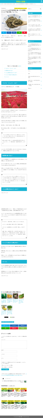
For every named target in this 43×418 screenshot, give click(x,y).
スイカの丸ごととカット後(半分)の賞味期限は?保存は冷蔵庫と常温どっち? (3, 301)
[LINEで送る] (12, 317)
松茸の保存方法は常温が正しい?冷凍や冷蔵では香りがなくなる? (15, 301)
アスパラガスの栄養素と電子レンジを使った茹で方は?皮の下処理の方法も (21, 301)
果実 (29, 73)
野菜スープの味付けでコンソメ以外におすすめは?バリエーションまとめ (34, 35)
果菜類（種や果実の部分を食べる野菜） (34, 77)
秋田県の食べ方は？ (8, 70)
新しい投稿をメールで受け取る (7, 367)
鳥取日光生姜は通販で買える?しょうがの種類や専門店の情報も (9, 301)
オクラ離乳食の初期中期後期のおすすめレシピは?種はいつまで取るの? (34, 21)
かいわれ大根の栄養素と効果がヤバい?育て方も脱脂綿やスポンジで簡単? (9, 313)
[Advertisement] (14, 57)
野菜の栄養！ (21, 2)
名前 (2, 350)
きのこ (29, 70)
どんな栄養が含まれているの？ (10, 72)
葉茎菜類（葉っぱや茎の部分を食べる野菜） (34, 85)
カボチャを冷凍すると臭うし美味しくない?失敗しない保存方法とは (34, 25)
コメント (3, 339)
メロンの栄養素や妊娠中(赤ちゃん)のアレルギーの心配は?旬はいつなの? (3, 313)
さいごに (6, 76)
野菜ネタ (29, 88)
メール (2, 354)
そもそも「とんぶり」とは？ (10, 68)
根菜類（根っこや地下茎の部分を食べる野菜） (34, 81)
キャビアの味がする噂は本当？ (10, 74)
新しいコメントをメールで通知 (7, 365)
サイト (2, 358)
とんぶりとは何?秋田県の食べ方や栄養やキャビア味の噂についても (34, 16)
